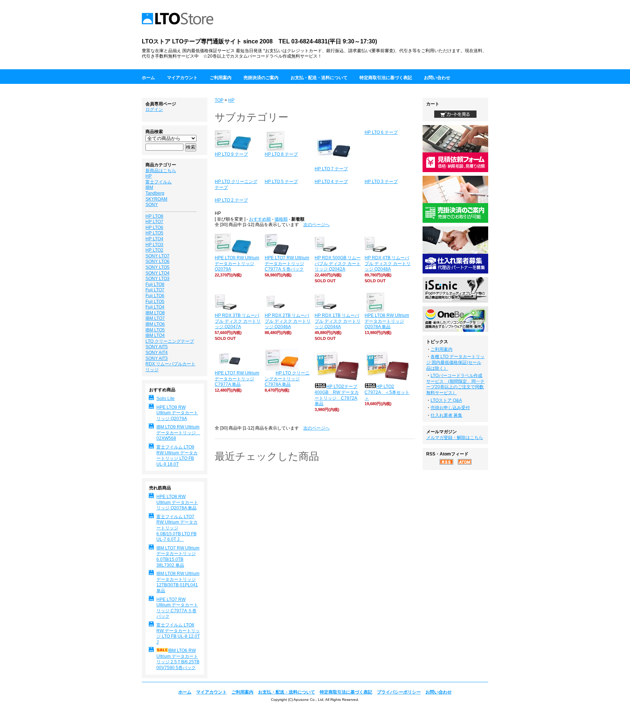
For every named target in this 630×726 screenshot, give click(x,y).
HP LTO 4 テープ (331, 181)
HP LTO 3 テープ (381, 181)
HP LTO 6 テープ (381, 132)
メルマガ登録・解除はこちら (454, 437)
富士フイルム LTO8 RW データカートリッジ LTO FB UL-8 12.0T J (178, 633)
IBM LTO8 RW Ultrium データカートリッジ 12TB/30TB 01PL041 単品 (177, 582)
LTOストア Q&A (446, 400)
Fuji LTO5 (154, 301)
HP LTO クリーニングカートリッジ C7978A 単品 (287, 378)
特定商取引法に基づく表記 (385, 77)
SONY (151, 204)
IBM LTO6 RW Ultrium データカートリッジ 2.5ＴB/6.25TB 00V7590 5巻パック (177, 659)
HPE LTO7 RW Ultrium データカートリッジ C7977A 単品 (237, 378)
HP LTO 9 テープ (231, 154)
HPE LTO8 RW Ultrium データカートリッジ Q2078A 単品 (387, 321)
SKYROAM (156, 199)
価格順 (281, 219)
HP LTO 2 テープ (231, 200)
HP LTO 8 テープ (281, 154)
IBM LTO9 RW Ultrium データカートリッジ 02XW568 (178, 432)
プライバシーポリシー (399, 692)
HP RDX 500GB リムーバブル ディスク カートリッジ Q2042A (338, 263)
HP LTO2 (154, 250)
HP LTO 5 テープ (281, 181)
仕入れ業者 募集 (446, 415)
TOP (219, 100)
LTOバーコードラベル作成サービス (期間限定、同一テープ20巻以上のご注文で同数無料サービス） (455, 384)
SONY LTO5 (157, 267)
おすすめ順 (260, 219)
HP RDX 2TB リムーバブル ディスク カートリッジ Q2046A (288, 321)
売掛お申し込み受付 (450, 407)
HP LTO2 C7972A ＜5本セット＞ (387, 392)
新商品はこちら (160, 170)
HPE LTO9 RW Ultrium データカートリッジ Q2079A (237, 263)
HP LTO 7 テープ (331, 168)
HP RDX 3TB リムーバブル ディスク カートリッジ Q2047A (238, 321)
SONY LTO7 (157, 256)
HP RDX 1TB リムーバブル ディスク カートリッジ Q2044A (338, 321)
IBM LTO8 (155, 312)
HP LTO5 (154, 233)
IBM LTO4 (155, 335)
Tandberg (154, 193)
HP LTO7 (154, 221)
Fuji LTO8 (154, 284)
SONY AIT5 (156, 346)
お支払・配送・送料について (319, 77)
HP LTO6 (154, 227)
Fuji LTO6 (154, 295)
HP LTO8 (154, 216)
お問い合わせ (437, 77)
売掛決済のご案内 (261, 77)
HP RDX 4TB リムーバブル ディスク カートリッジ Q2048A (388, 263)
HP (231, 100)
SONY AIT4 (156, 352)
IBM (149, 187)
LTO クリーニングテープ (169, 341)
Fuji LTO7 (154, 289)
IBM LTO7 (155, 318)
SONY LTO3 (157, 278)
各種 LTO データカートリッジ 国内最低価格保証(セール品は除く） (455, 362)
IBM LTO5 (155, 330)
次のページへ (316, 224)
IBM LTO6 (155, 324)
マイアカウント (182, 77)
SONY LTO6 (157, 261)
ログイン (154, 109)
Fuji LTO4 (154, 307)
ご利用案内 (221, 77)
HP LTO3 (154, 244)
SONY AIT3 (156, 358)
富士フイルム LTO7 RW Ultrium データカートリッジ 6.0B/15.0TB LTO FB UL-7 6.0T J (177, 528)
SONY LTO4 (157, 273)
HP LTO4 (154, 238)
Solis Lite (165, 398)
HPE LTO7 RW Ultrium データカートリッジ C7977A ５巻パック (287, 263)
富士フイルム (158, 182)
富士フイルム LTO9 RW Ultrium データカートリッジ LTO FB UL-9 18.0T (177, 455)
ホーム (148, 77)
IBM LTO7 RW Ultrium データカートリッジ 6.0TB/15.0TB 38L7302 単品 (177, 557)
